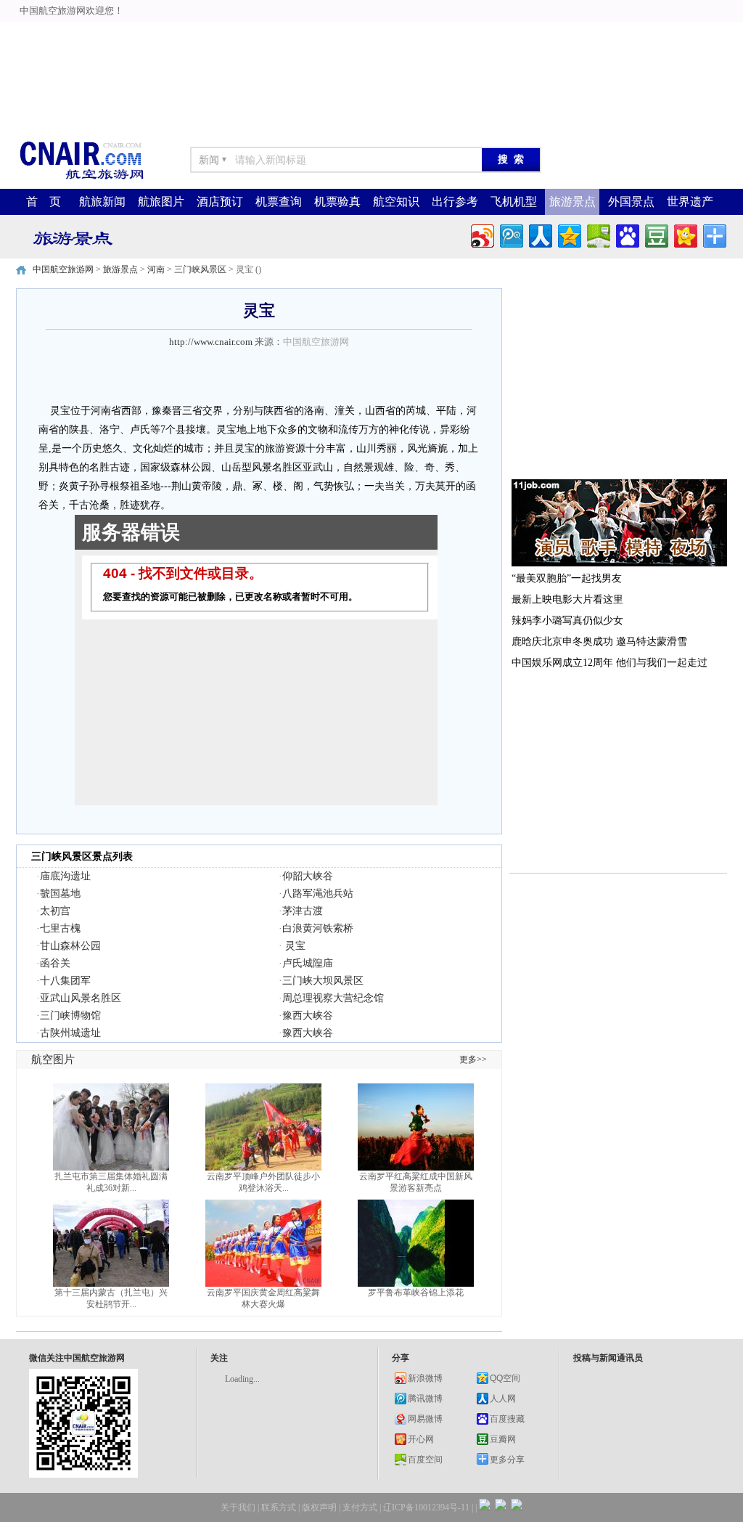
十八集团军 (65, 980)
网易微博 (425, 1419)
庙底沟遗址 (65, 876)
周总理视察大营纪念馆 (333, 998)
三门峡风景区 (200, 269)
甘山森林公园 (70, 945)
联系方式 (278, 1507)
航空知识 (396, 201)
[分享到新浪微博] (481, 234)
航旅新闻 (102, 201)
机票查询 (278, 201)
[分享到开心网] (684, 234)
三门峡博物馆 (70, 1015)
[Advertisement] (371, 32)
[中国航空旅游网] (81, 178)
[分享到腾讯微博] (510, 234)
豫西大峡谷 (307, 1015)
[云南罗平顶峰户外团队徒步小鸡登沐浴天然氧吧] (263, 1168)
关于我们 (238, 1507)
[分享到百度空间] (597, 234)
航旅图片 (161, 201)
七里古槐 (60, 928)
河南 (156, 269)
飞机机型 (513, 201)
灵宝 (293, 945)
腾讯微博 (425, 1398)
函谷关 (55, 963)
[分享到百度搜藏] (626, 234)
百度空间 (425, 1459)
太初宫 (55, 911)
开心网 (421, 1439)
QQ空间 (505, 1378)
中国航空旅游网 (63, 269)
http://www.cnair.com (211, 341)
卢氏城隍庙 (307, 963)
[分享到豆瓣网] (655, 234)
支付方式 (359, 1507)
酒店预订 (220, 201)
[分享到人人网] (539, 234)
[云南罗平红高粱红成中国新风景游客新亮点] (416, 1168)
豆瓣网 (503, 1439)
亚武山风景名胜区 (80, 998)
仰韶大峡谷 (307, 876)
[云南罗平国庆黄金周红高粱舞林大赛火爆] (263, 1284)
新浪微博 (425, 1378)
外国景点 (631, 201)
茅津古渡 (302, 911)
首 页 (43, 201)
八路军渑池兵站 (317, 893)
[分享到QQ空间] (568, 234)
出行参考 (455, 201)
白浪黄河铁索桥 (317, 928)
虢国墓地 (60, 893)
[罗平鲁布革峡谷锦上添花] (416, 1284)
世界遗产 (690, 201)
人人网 (503, 1398)
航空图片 (53, 1059)
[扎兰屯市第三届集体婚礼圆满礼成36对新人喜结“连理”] (111, 1168)
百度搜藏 (507, 1419)
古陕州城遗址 (70, 1032)
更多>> (473, 1059)
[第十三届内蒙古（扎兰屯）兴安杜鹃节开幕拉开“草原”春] (111, 1284)
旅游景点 (572, 201)
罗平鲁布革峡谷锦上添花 (416, 1292)
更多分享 (507, 1459)
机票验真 (337, 201)
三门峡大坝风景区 (323, 980)
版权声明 (319, 1507)
